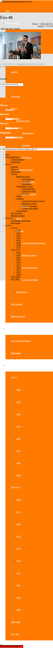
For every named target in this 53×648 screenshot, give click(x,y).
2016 (18, 524)
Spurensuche (21, 292)
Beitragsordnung (11, 128)
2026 (18, 390)
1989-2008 (15, 622)
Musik (19, 219)
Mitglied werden (18, 316)
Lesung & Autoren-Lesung (33, 243)
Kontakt (14, 72)
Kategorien (15, 162)
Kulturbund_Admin (24, 64)
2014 (18, 549)
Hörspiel (25, 194)
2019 (18, 475)
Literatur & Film (29, 191)
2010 (18, 597)
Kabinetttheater (28, 189)
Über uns (15, 169)
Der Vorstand (16, 304)
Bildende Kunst (23, 121)
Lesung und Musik (30, 280)
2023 (18, 426)
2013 (18, 561)
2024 (18, 414)
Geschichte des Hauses (21, 341)
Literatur (20, 198)
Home (35, 24)
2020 (18, 463)
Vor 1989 (15, 634)
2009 (18, 610)
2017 (18, 512)
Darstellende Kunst (24, 170)
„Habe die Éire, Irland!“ (10, 28)
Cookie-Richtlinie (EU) (14, 137)
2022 (18, 439)
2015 (18, 536)
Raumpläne (16, 353)
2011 (18, 585)
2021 (18, 451)
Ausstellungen (28, 133)
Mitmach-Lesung (29, 255)
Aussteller (26, 145)
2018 (18, 500)
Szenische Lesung (29, 267)
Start (7, 11)
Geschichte (15, 96)
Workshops (26, 157)
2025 (18, 402)
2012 (18, 573)
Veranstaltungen (12, 23)
